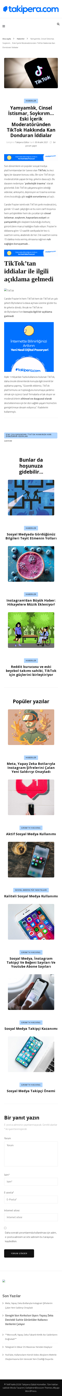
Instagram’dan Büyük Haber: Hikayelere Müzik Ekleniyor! (31, 602)
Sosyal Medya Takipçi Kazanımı (31, 1028)
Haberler (31, 100)
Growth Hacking (31, 828)
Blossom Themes (43, 1388)
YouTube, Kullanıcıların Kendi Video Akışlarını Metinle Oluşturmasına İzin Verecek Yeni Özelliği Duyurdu (31, 1357)
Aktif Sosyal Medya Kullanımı (31, 834)
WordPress (30, 1391)
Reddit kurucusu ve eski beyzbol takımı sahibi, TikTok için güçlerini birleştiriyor (31, 670)
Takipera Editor (22, 142)
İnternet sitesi (12, 1210)
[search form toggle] (58, 24)
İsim (7, 1175)
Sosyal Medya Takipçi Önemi (31, 1091)
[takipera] (31, 160)
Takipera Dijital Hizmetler (34, 1384)
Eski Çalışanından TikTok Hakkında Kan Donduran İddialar (29, 435)
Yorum (7, 1138)
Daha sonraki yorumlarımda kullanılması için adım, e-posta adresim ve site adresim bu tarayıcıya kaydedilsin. (31, 1237)
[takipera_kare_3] (29, 371)
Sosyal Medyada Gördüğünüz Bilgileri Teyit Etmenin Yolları (31, 536)
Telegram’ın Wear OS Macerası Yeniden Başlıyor (28, 1347)
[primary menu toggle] (4, 26)
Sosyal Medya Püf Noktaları (31, 890)
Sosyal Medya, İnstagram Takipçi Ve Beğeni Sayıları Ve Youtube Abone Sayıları (31, 962)
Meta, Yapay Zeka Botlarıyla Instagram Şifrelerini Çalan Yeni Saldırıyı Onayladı (31, 767)
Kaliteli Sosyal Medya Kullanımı (31, 896)
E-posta (9, 1192)
